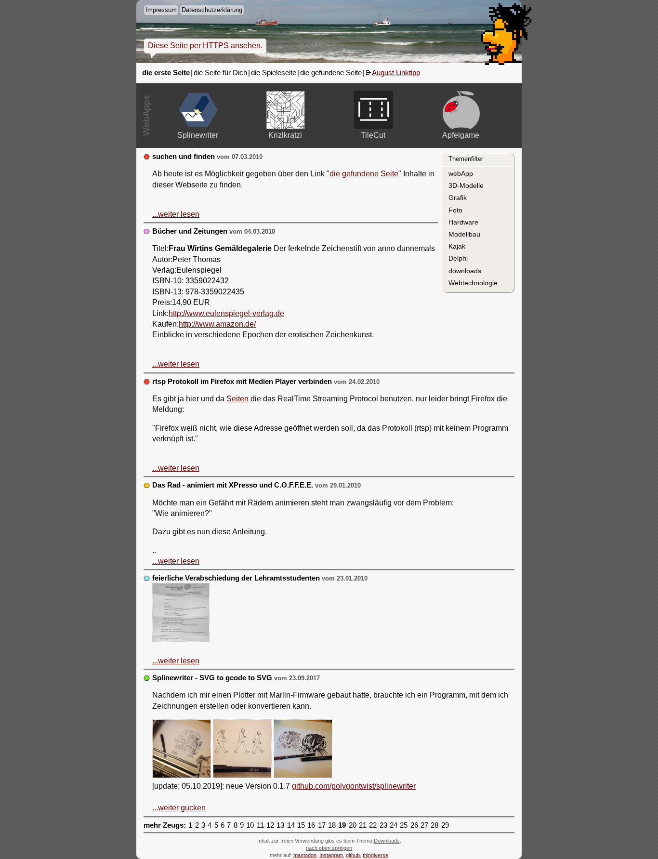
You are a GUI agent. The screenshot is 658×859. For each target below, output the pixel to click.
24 (393, 825)
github (353, 855)
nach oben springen (329, 848)
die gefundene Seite (331, 73)
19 (342, 825)
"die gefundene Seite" (364, 174)
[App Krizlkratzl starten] (285, 110)
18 (332, 825)
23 (383, 825)
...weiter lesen (175, 214)
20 (352, 825)
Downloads (387, 841)
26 (414, 825)
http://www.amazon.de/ (217, 324)
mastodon (304, 855)
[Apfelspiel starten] (461, 110)
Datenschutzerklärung (212, 9)
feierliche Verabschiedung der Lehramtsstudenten (236, 578)
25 (404, 825)
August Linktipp (396, 73)
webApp (460, 173)
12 (270, 825)
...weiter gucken (179, 808)
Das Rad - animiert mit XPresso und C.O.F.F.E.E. (232, 485)
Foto (455, 210)
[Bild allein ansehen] (181, 614)
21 (363, 825)
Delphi (458, 258)
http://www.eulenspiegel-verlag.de (226, 313)
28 (434, 825)
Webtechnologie (473, 283)
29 (445, 825)
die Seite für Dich (220, 73)
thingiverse (375, 855)
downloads (464, 271)
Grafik (457, 197)
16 (311, 825)
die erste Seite (166, 73)
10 (250, 825)
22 (373, 825)
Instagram (331, 855)
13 (280, 825)
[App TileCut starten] (373, 110)
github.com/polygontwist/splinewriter (354, 786)
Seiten (237, 399)
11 (260, 825)
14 (291, 825)
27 (424, 825)
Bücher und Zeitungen (189, 231)
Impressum (161, 9)
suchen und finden (183, 156)
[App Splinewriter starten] (198, 110)
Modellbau (464, 234)
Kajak (456, 246)
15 (301, 825)
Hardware (463, 222)
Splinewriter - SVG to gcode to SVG (212, 678)
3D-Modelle (466, 185)
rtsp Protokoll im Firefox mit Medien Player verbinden (242, 381)
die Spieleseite (273, 73)
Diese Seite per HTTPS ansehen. (205, 45)
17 (322, 825)
